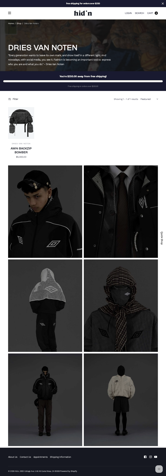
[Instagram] (150, 456)
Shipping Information (60, 457)
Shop (19, 23)
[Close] (163, 3)
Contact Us (25, 457)
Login (128, 13)
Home (11, 23)
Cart (150, 13)
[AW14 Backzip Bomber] (21, 123)
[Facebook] (145, 456)
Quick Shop (161, 238)
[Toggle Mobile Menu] (11, 13)
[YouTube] (155, 456)
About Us (12, 457)
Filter (15, 99)
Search (139, 13)
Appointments (40, 457)
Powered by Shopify (68, 471)
